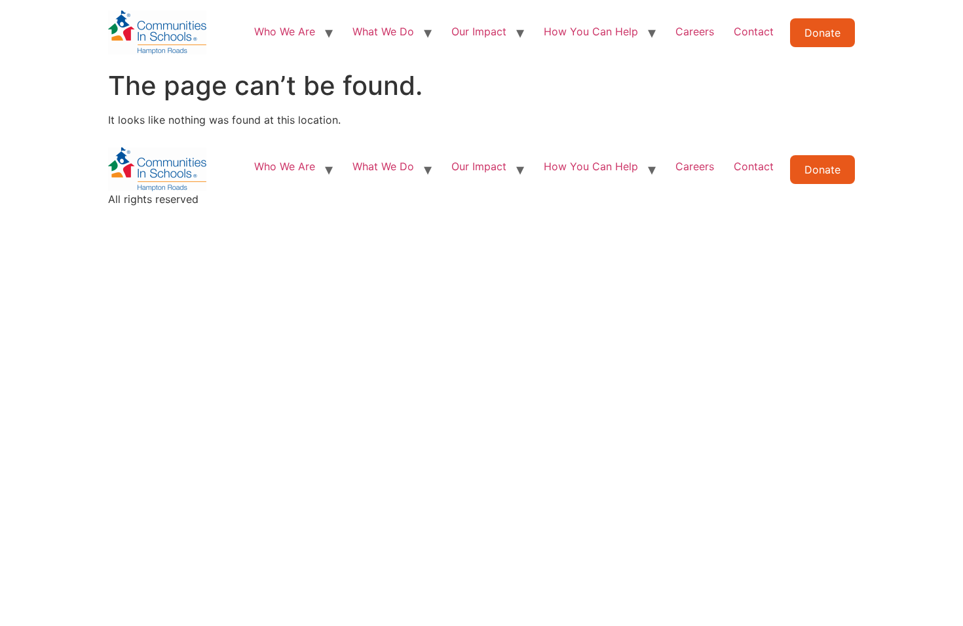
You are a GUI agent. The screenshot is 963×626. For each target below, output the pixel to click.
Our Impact (478, 31)
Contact (754, 31)
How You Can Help (591, 31)
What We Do (383, 31)
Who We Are (284, 31)
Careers (694, 31)
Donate (822, 32)
